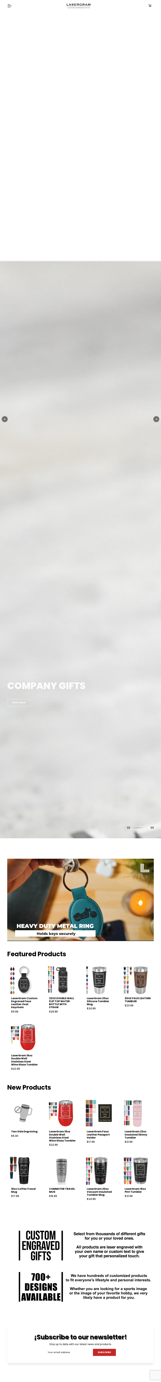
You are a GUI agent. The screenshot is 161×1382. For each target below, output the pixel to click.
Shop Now (17, 694)
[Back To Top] (152, 1373)
